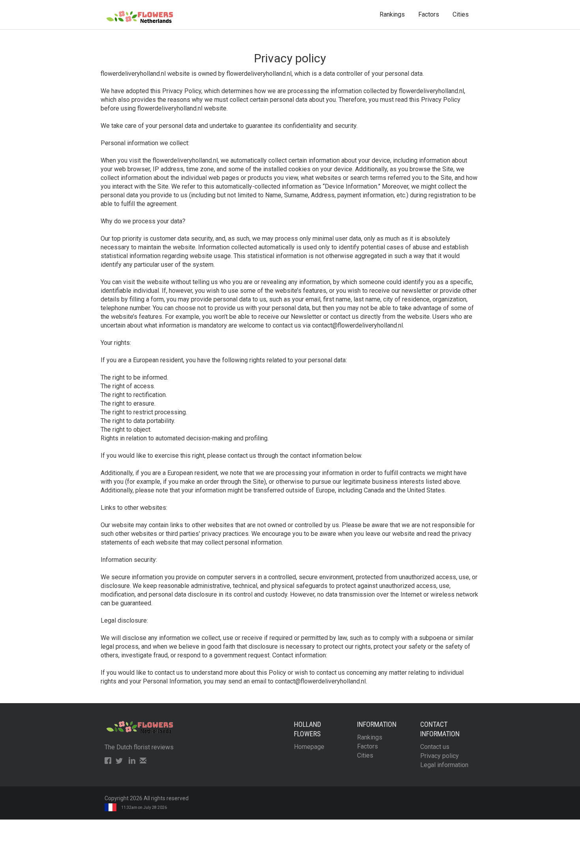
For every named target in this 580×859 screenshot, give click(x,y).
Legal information (444, 765)
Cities (461, 14)
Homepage (309, 746)
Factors (428, 14)
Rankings (392, 14)
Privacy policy (439, 756)
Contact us (434, 746)
